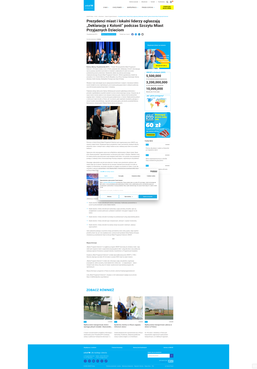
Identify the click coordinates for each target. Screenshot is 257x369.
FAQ (153, 366)
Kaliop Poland (170, 366)
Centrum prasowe (133, 1)
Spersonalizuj (128, 196)
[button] (105, 7)
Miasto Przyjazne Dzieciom (111, 16)
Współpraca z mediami (90, 347)
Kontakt (153, 1)
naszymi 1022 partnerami (110, 182)
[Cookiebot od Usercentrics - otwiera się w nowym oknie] (151, 172)
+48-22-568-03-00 (104, 356)
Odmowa (109, 196)
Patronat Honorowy (117, 347)
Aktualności (144, 1)
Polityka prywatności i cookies (113, 366)
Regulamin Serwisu (138, 366)
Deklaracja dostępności (127, 366)
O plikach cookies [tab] (151, 176)
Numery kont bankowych (140, 347)
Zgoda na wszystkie (147, 196)
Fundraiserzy (161, 1)
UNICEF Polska (90, 16)
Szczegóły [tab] (121, 176)
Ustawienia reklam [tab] (136, 176)
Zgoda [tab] (105, 176)
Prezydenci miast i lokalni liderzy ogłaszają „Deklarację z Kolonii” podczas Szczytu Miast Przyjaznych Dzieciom (143, 16)
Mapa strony (148, 366)
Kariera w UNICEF (168, 347)
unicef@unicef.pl (103, 357)
